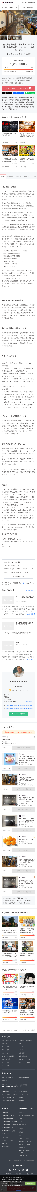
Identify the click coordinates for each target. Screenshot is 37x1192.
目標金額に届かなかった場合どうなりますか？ (16, 569)
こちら (23, 583)
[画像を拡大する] (16, 763)
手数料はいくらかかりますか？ (12, 565)
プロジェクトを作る (7, 1077)
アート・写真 (5, 1062)
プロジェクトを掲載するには (9, 7)
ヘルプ (20, 1121)
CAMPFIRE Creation (7, 1118)
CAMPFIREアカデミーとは (9, 1091)
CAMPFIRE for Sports (8, 1128)
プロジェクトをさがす (28, 7)
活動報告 (10, 176)
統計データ (21, 1100)
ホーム (3, 176)
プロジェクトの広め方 (8, 1100)
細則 (20, 1135)
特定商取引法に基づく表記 (26, 1141)
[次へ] (34, 22)
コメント (33, 176)
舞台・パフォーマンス (24, 1062)
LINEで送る (31, 93)
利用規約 (21, 1132)
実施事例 (21, 1097)
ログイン (23, 2)
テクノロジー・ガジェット (9, 1040)
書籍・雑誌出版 (23, 1056)
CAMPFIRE (5, 1112)
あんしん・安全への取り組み (26, 1115)
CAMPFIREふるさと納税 (8, 1131)
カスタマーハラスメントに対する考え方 (26, 1151)
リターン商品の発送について (25, 598)
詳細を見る (6, 748)
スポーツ (21, 1050)
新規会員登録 (31, 2)
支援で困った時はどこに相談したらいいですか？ (17, 572)
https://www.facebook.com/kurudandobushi (19, 709)
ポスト (8, 93)
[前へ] (2, 22)
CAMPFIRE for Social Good (9, 1121)
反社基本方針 (22, 1147)
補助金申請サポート (7, 1146)
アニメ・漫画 (5, 1050)
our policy (18, 1190)
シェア (19, 93)
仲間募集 (26, 176)
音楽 (20, 1043)
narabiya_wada (13, 54)
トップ (3, 1030)
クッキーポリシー (23, 1155)
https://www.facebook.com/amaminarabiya (19, 705)
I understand (30, 1183)
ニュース (21, 1118)
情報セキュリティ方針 (24, 1144)
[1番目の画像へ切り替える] (3, 37)
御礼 (17, 642)
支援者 (18, 176)
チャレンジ (21, 1047)
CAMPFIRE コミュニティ (8, 1115)
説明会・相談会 (23, 1091)
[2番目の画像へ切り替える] (11, 37)
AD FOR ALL (5, 1134)
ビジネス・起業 (6, 1059)
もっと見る (29, 590)
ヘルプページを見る (18, 576)
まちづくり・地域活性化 (25, 1040)
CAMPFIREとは (23, 1112)
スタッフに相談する (24, 1077)
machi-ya (4, 1143)
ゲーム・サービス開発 (8, 1056)
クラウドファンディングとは (9, 1094)
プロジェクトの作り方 (8, 1097)
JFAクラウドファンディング (9, 1140)
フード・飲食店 (25, 54)
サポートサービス (23, 1094)
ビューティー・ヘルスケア (26, 1059)
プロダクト (5, 1043)
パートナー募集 (29, 1174)
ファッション (5, 1053)
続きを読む (29, 701)
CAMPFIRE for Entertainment (10, 1124)
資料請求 (4, 1080)
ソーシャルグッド (6, 1065)
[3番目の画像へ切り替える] (18, 37)
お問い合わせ (22, 1124)
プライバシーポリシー (24, 1138)
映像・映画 (21, 1053)
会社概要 (8, 1174)
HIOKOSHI (5, 1137)
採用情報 (18, 1174)
